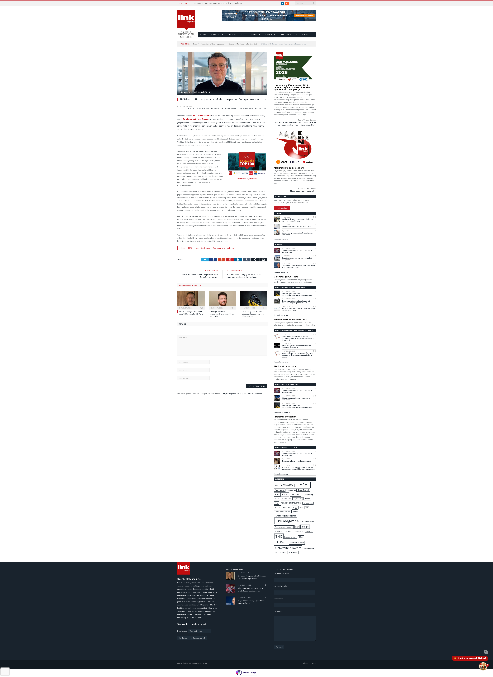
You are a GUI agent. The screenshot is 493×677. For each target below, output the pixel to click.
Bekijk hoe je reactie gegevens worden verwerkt (242, 392)
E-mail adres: (182, 631)
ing (295, 507)
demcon (295, 494)
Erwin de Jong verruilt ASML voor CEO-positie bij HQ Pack (191, 312)
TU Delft (281, 542)
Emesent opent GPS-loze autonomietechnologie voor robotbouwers (253, 313)
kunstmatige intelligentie (285, 515)
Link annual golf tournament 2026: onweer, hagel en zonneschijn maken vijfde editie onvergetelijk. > (295, 123)
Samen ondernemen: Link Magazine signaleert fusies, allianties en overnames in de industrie (298, 338)
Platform (215, 34)
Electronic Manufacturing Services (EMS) (204, 108)
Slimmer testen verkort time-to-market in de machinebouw (217, 3)
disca (277, 499)
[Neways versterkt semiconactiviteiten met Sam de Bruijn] (222, 299)
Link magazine (287, 521)
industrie (286, 507)
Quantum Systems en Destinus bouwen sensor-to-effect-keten (296, 347)
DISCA (230, 34)
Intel (301, 508)
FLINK (243, 34)
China (285, 494)
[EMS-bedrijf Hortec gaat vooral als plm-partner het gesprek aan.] (222, 74)
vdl (276, 552)
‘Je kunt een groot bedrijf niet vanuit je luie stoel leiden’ (297, 234)
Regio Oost (263, 108)
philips (305, 526)
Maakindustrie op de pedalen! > (302, 191)
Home (203, 34)
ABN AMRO (287, 485)
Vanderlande (309, 548)
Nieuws (253, 34)
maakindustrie (308, 521)
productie (278, 531)
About (305, 663)
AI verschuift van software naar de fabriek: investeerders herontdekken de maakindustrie (298, 468)
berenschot (291, 490)
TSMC (301, 537)
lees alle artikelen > (282, 240)
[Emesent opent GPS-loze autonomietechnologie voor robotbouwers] (253, 299)
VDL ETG (283, 552)
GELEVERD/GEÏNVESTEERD (249, 108)
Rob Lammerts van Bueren (221, 247)
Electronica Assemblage (230, 108)
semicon (288, 531)
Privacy (313, 663)
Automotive (279, 490)
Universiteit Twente (288, 548)
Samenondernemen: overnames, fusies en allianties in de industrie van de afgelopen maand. (297, 355)
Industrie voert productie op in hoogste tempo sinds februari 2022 (298, 309)
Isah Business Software (283, 512)
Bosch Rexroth (303, 490)
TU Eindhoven (297, 542)
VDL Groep (293, 552)
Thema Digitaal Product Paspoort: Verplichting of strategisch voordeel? (298, 266)
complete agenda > (282, 272)
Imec (277, 507)
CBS (277, 494)
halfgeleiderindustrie (291, 502)
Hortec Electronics (201, 115)
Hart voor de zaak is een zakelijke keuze (296, 226)
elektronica (286, 499)
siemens (299, 531)
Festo (307, 498)
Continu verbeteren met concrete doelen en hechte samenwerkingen (297, 220)
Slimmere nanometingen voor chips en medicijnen (296, 399)
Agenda (268, 34)
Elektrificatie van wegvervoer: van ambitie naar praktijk (297, 259)
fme (276, 503)
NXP (297, 527)
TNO (279, 536)
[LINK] (186, 21)
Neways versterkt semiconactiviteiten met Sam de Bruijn (222, 313)
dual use (181, 247)
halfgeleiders (308, 503)
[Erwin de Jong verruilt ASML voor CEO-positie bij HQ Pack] (191, 299)
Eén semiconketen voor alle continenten (296, 461)
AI (296, 485)
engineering (297, 499)
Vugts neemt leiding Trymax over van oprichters (251, 601)
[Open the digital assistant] (483, 666)
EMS (189, 247)
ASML (305, 484)
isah (307, 508)
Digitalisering (308, 495)
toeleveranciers (290, 537)
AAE (276, 485)
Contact (300, 34)
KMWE (295, 511)
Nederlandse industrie (284, 527)
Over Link (284, 34)
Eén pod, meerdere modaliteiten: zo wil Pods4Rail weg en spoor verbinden (296, 302)
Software (309, 531)
